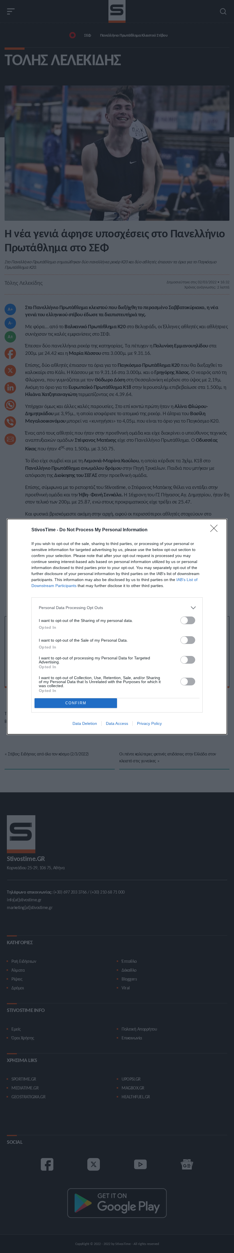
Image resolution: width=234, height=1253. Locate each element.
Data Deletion (84, 723)
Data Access (117, 723)
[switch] (187, 620)
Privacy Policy (149, 723)
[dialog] (117, 626)
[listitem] (117, 608)
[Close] (215, 530)
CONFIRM (75, 703)
